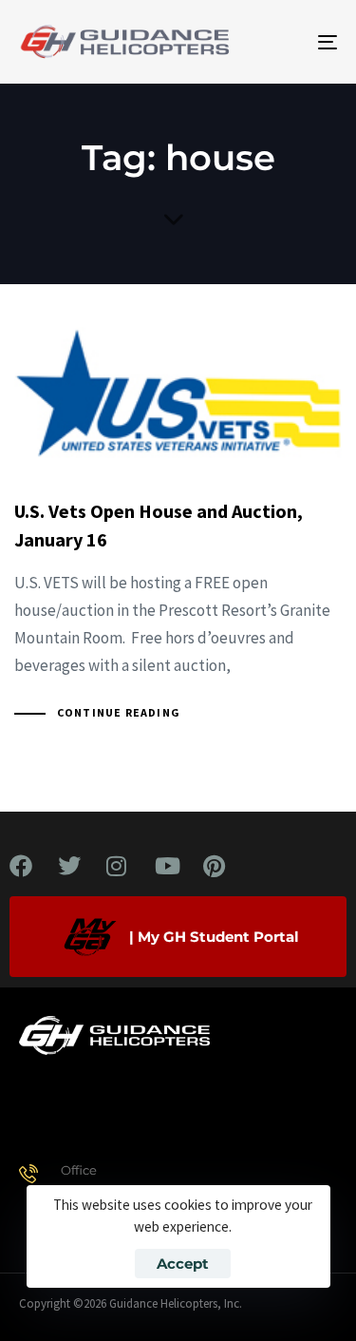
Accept (183, 1264)
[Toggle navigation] (284, 42)
